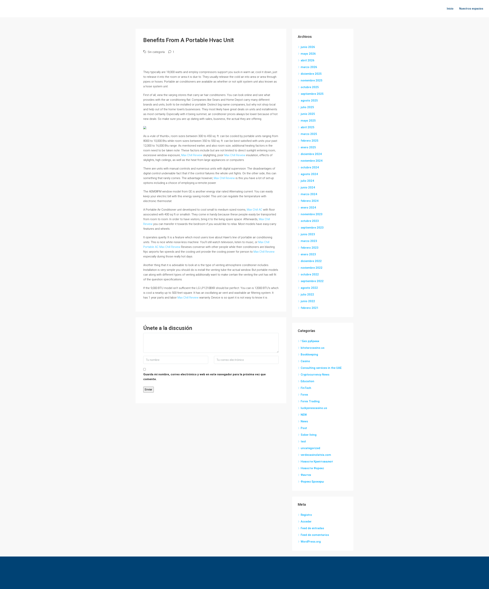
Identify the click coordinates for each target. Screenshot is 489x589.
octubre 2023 (310, 221)
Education (307, 381)
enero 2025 (308, 147)
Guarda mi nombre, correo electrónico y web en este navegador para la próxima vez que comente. (204, 377)
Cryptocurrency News (315, 374)
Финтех (306, 475)
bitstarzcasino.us (312, 348)
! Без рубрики (310, 341)
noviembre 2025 (311, 80)
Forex (304, 394)
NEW (304, 414)
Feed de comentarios (315, 535)
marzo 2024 (309, 194)
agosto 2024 (309, 174)
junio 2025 (308, 114)
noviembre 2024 (311, 160)
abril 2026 (307, 60)
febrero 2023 (309, 247)
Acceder (306, 521)
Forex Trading (310, 401)
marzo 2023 (309, 241)
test (303, 441)
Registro (306, 515)
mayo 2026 (308, 53)
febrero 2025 (309, 140)
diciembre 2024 (311, 154)
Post (304, 428)
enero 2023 (308, 254)
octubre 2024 (310, 167)
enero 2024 (308, 207)
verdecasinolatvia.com (316, 455)
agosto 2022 (309, 288)
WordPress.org (311, 541)
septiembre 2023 (312, 227)
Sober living (309, 434)
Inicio (450, 8)
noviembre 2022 (311, 267)
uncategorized (310, 448)
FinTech (306, 388)
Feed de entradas (312, 528)
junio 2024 (308, 187)
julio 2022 (307, 294)
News (304, 421)
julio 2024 (307, 181)
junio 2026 (308, 47)
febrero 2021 (309, 308)
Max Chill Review (191, 155)
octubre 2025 (310, 87)
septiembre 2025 (312, 94)
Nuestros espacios (471, 8)
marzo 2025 (309, 134)
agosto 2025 (309, 100)
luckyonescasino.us (314, 408)
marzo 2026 (309, 67)
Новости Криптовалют (317, 461)
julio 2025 (307, 107)
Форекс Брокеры (312, 481)
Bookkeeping (309, 354)
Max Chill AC (254, 209)
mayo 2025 (308, 120)
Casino (305, 361)
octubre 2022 (310, 274)
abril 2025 (307, 127)
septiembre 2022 (312, 281)
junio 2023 (308, 234)
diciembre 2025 (311, 73)
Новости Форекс (312, 468)
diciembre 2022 (311, 261)
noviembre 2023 (311, 214)
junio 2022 (308, 301)
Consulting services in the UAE (321, 368)
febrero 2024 (309, 201)
